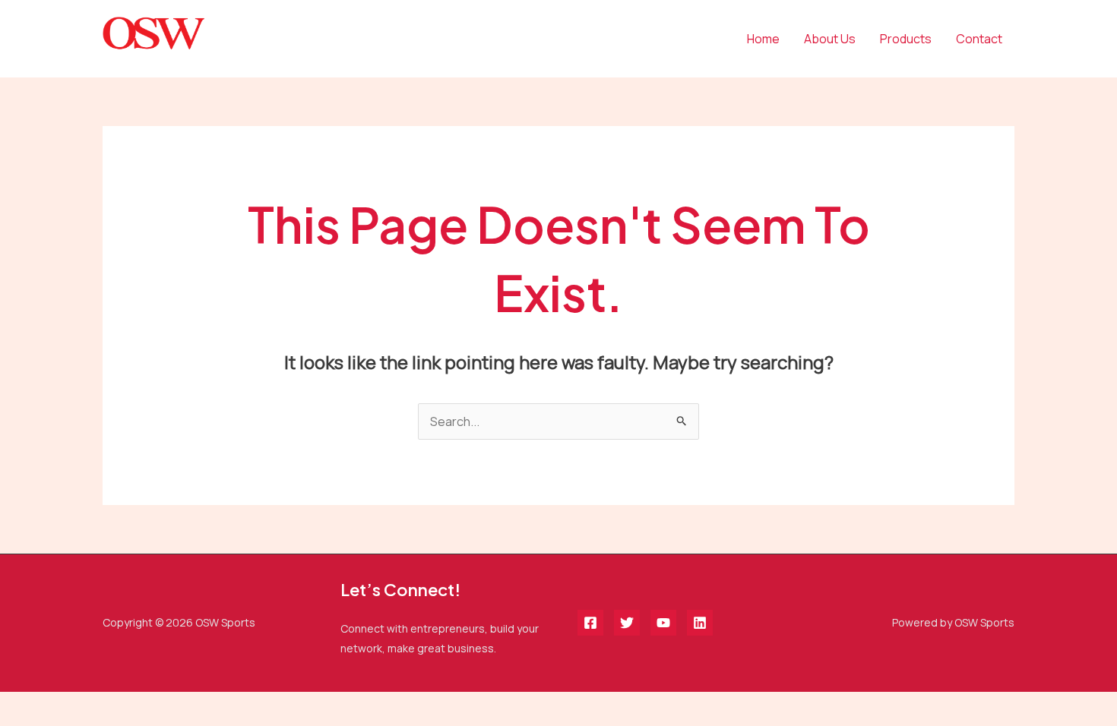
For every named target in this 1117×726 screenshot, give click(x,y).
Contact (979, 38)
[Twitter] (627, 623)
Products (906, 38)
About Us (830, 38)
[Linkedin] (700, 623)
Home (763, 38)
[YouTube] (663, 623)
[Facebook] (590, 623)
